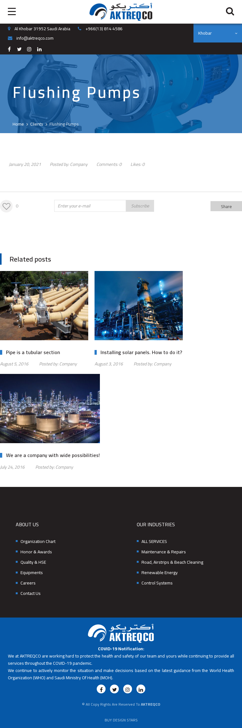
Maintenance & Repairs (163, 552)
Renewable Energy (159, 572)
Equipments (31, 572)
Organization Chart (37, 541)
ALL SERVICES (154, 541)
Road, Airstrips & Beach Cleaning (172, 562)
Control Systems (157, 583)
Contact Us (30, 593)
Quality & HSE (33, 562)
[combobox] (217, 33)
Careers (28, 583)
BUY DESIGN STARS (121, 720)
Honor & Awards (36, 552)
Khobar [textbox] (205, 33)
